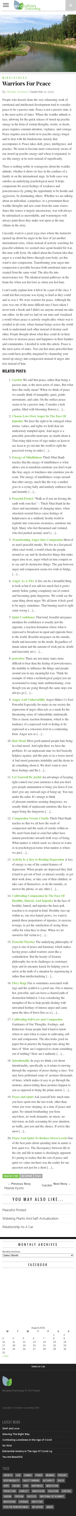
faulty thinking (31, 1480)
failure (16, 1485)
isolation (53, 1491)
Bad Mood (19, 740)
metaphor (27, 1176)
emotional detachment (52, 1496)
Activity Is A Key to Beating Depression (38, 859)
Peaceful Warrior (24, 941)
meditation (52, 1485)
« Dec (5, 1356)
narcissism (38, 1491)
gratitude (37, 1501)
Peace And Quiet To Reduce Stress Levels (40, 1138)
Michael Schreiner (17, 91)
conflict (24, 1491)
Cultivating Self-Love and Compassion (37, 1019)
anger (50, 1507)
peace (38, 1176)
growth (8, 1475)
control (66, 1491)
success (31, 1496)
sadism (7, 1496)
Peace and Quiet (23, 1096)
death (61, 1480)
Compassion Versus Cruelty (31, 818)
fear (26, 1485)
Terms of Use (38, 1367)
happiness (37, 1485)
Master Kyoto (14, 1188)
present (62, 1475)
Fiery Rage (19, 983)
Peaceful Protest (23, 498)
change (28, 1475)
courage (23, 1501)
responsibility (11, 1480)
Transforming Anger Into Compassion (38, 539)
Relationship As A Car (17, 1227)
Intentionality (21, 1060)
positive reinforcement (16, 1507)
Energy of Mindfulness (27, 457)
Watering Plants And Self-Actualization (30, 1218)
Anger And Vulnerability (29, 699)
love (18, 1475)
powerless (18, 658)
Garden (17, 379)
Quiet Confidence (24, 617)
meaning (50, 1475)
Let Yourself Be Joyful (27, 777)
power (38, 1475)
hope (6, 1485)
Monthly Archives (11, 1251)
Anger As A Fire (23, 581)
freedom (19, 1496)
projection (10, 1491)
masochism (9, 1501)
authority (48, 1480)
